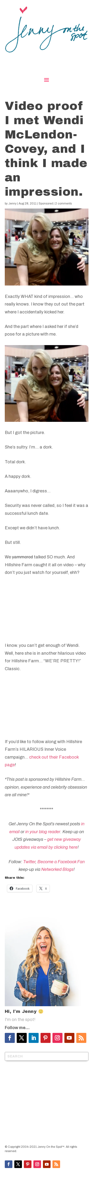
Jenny (12, 203)
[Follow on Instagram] (57, 1038)
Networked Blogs (57, 869)
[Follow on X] (22, 1038)
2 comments (63, 203)
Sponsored (46, 203)
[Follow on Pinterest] (46, 1038)
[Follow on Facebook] (10, 1038)
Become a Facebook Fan (61, 861)
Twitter (29, 861)
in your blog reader (42, 831)
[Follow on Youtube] (69, 1038)
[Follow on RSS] (81, 1038)
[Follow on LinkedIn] (34, 1038)
